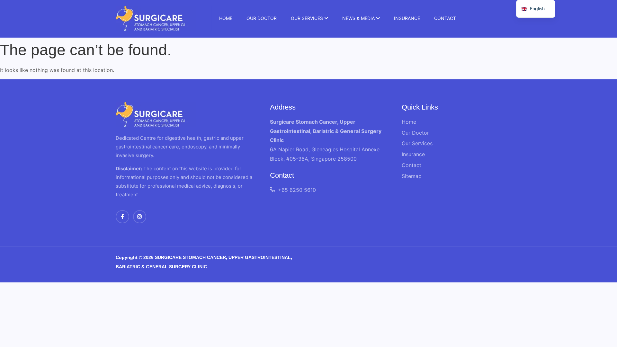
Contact (445, 18)
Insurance (407, 18)
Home (225, 18)
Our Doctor (261, 18)
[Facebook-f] (122, 217)
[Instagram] (140, 217)
